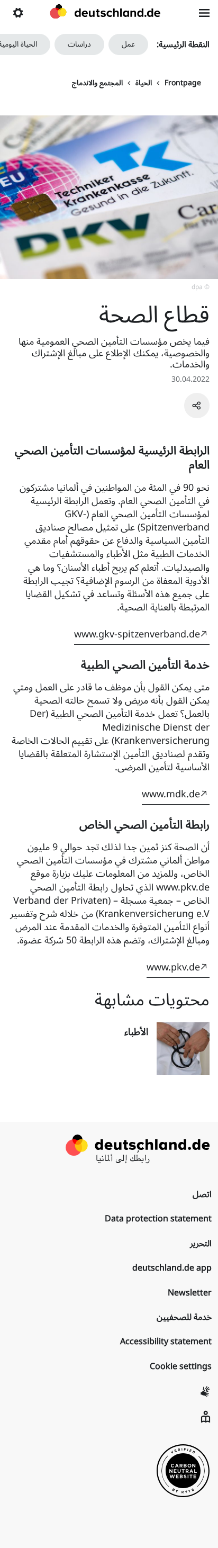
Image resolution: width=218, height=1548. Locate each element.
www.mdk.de (171, 794)
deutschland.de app (172, 1268)
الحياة (143, 83)
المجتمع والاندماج (97, 83)
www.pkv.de (173, 967)
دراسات (79, 44)
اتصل (202, 1194)
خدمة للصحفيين (184, 1317)
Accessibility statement (166, 1342)
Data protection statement (158, 1219)
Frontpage (183, 83)
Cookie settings (181, 1366)
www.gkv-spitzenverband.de (137, 634)
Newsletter (190, 1293)
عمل (128, 44)
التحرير (201, 1244)
